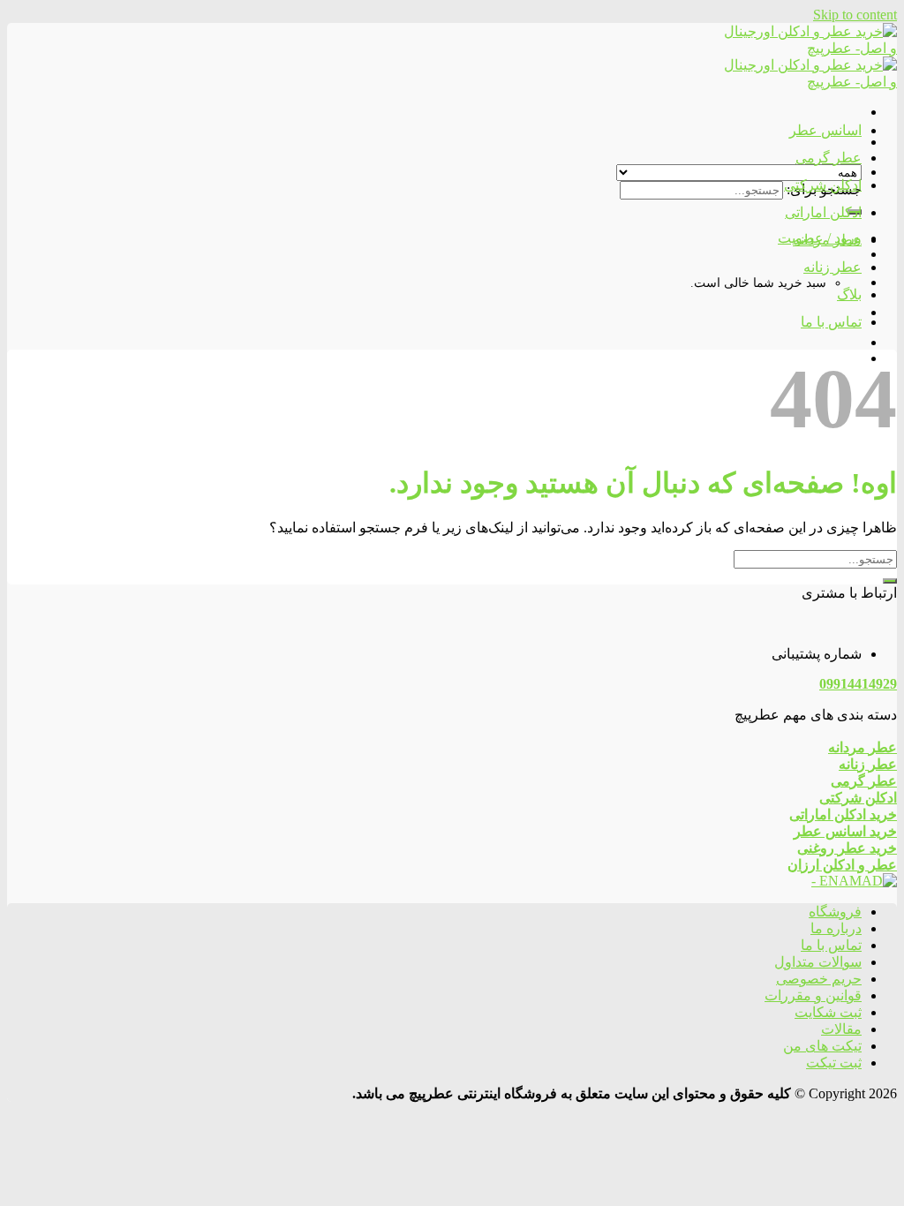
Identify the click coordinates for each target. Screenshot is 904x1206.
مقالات (841, 1028)
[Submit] (890, 581)
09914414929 (858, 683)
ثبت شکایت (828, 1012)
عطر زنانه (832, 267)
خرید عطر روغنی (847, 848)
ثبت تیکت (834, 1062)
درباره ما (836, 928)
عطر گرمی (828, 157)
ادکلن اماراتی (823, 212)
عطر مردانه (827, 239)
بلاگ (849, 294)
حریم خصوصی (819, 978)
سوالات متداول (818, 961)
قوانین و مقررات (813, 995)
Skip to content (855, 14)
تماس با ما (831, 321)
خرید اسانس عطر (845, 831)
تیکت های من (822, 1045)
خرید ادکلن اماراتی (843, 814)
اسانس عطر (825, 130)
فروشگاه (835, 911)
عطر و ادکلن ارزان (842, 864)
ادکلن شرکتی (823, 184)
